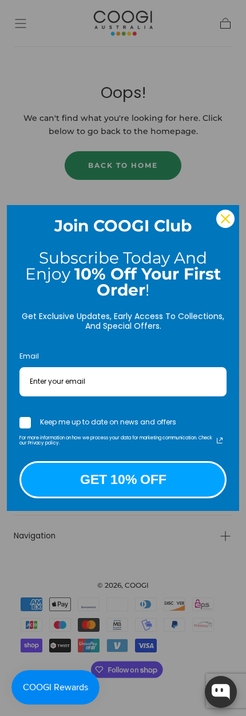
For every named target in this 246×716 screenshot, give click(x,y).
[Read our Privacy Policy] (220, 440)
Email (29, 356)
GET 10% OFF (123, 479)
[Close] (225, 219)
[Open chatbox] (221, 692)
